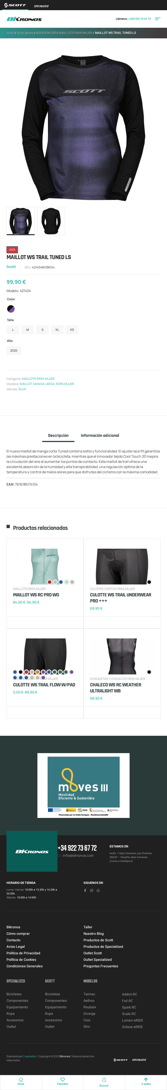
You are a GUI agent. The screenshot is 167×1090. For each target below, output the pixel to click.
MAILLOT (26, 384)
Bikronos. (65, 1056)
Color (11, 299)
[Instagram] (91, 890)
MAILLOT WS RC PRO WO (36, 595)
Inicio (10, 33)
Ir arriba (146, 1084)
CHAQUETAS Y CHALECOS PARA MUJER (117, 679)
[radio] (11, 309)
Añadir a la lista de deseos (17, 622)
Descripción (58, 435)
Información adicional (100, 435)
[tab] (58, 437)
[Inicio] (21, 1079)
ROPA (40, 33)
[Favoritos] (62, 1079)
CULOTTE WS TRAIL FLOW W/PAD (44, 685)
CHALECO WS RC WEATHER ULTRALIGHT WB (115, 688)
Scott (11, 266)
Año (10, 341)
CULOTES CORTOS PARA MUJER (112, 589)
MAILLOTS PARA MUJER (75, 33)
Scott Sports (25, 33)
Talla (10, 320)
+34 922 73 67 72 (77, 847)
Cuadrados (29, 1056)
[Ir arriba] (146, 1079)
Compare (24, 622)
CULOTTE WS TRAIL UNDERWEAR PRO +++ (120, 598)
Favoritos (62, 1084)
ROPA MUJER (65, 384)
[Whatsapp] (98, 890)
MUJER (52, 33)
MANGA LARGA (43, 384)
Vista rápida (30, 622)
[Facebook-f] (85, 890)
